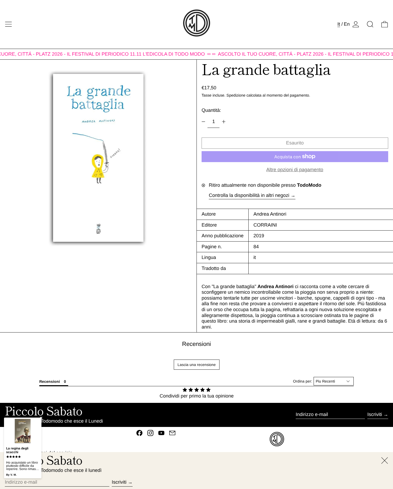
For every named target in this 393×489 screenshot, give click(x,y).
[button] (370, 24)
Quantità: (211, 110)
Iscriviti (374, 414)
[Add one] (223, 121)
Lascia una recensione (197, 364)
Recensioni (196, 344)
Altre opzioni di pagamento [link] (294, 169)
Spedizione (235, 95)
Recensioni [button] (49, 381)
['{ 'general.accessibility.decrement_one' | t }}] (203, 121)
